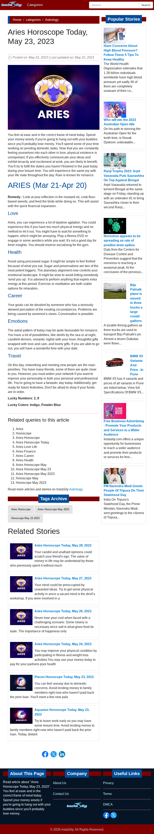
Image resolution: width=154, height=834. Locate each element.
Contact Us (61, 794)
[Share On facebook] (45, 754)
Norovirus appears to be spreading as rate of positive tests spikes (122, 240)
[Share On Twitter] (53, 754)
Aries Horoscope (20, 509)
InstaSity (67, 829)
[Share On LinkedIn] (62, 754)
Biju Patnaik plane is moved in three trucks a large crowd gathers (136, 303)
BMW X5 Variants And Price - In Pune (136, 365)
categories (33, 19)
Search (145, 5)
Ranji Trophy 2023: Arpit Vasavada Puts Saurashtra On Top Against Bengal (124, 175)
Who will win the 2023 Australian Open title (120, 122)
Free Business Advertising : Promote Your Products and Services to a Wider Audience (124, 427)
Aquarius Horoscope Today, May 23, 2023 (61, 712)
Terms (107, 794)
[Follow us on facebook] (106, 815)
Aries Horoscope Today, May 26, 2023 (62, 611)
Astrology (52, 19)
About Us (59, 783)
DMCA (108, 804)
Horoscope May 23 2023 (25, 518)
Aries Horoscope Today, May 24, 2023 (62, 644)
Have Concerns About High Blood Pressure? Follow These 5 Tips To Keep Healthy (121, 52)
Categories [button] (35, 5)
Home (17, 19)
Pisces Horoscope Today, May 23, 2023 (64, 677)
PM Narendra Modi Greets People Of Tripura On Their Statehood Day (124, 490)
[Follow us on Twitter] (113, 815)
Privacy (108, 783)
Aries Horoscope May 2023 (53, 509)
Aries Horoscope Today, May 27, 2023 (62, 578)
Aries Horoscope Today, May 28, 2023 (62, 545)
